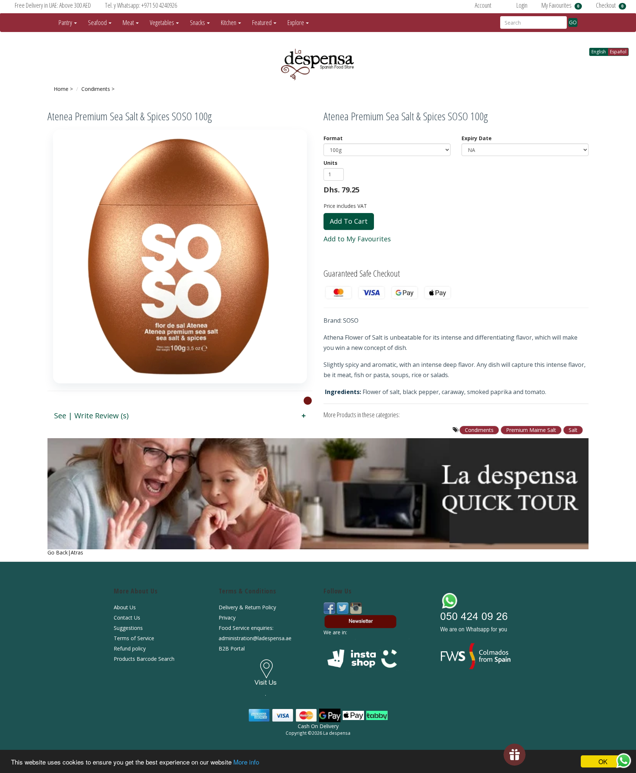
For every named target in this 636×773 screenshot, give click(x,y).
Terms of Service (134, 638)
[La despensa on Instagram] (356, 607)
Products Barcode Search (144, 658)
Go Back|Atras (65, 552)
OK (602, 761)
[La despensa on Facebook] (330, 607)
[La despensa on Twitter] (343, 607)
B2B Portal (232, 648)
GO (573, 22)
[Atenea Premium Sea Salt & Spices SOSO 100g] (180, 256)
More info (246, 761)
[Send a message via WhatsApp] (623, 760)
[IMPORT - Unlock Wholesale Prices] (307, 400)
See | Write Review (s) (91, 416)
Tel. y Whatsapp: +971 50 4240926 (141, 5)
